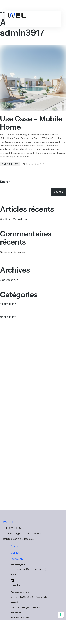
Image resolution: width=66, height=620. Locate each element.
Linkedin (15, 585)
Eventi (14, 574)
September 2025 (9, 279)
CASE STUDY (10, 164)
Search (5, 182)
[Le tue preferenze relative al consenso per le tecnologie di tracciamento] (61, 615)
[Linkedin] (12, 580)
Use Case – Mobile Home (31, 122)
